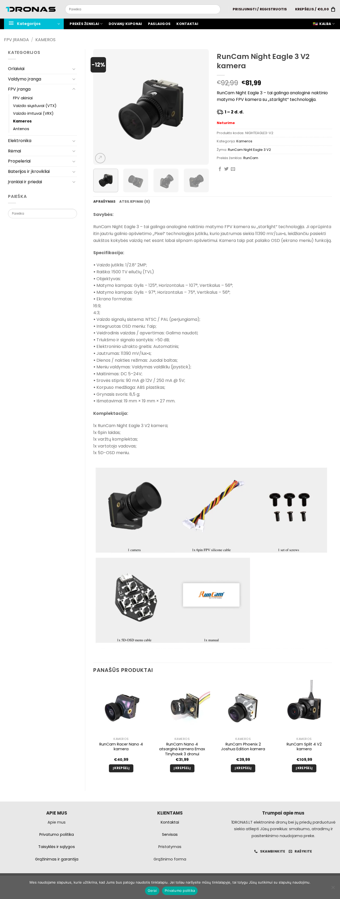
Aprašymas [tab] (104, 201)
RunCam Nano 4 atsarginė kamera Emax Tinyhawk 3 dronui (182, 749)
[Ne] (333, 889)
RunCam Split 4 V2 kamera (304, 747)
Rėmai (14, 151)
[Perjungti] (74, 69)
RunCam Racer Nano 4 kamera (121, 747)
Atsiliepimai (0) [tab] (134, 201)
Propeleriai (19, 161)
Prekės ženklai (84, 24)
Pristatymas (169, 846)
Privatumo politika (180, 890)
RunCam (250, 158)
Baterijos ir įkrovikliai (29, 171)
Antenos (21, 128)
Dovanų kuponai (125, 24)
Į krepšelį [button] (121, 768)
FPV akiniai (23, 98)
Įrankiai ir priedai (25, 182)
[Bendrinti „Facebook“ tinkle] (220, 169)
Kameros (45, 40)
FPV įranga (16, 40)
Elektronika (19, 141)
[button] (260, 9)
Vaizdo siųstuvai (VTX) (35, 105)
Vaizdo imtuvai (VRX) (33, 113)
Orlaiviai (16, 69)
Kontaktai (187, 24)
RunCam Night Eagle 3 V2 (249, 149)
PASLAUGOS (159, 24)
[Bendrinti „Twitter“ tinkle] (226, 169)
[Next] (200, 106)
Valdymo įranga (24, 79)
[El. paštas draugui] (233, 169)
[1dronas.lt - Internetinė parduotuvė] (30, 9)
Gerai (152, 890)
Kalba (325, 24)
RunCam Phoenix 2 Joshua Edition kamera (243, 747)
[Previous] (102, 106)
